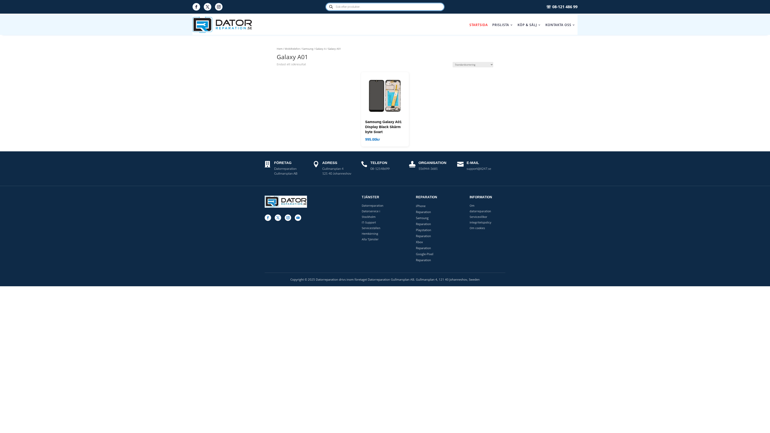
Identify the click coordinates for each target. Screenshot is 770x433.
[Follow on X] (207, 7)
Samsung (307, 49)
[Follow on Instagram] (219, 7)
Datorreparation (372, 205)
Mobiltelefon (292, 49)
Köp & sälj (527, 25)
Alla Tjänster (370, 239)
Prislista (500, 25)
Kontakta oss (558, 25)
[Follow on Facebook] (196, 7)
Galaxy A (320, 49)
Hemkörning (370, 234)
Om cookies (477, 228)
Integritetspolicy (480, 222)
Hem (280, 49)
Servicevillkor (478, 217)
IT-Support (369, 222)
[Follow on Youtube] (298, 217)
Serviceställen (371, 228)
